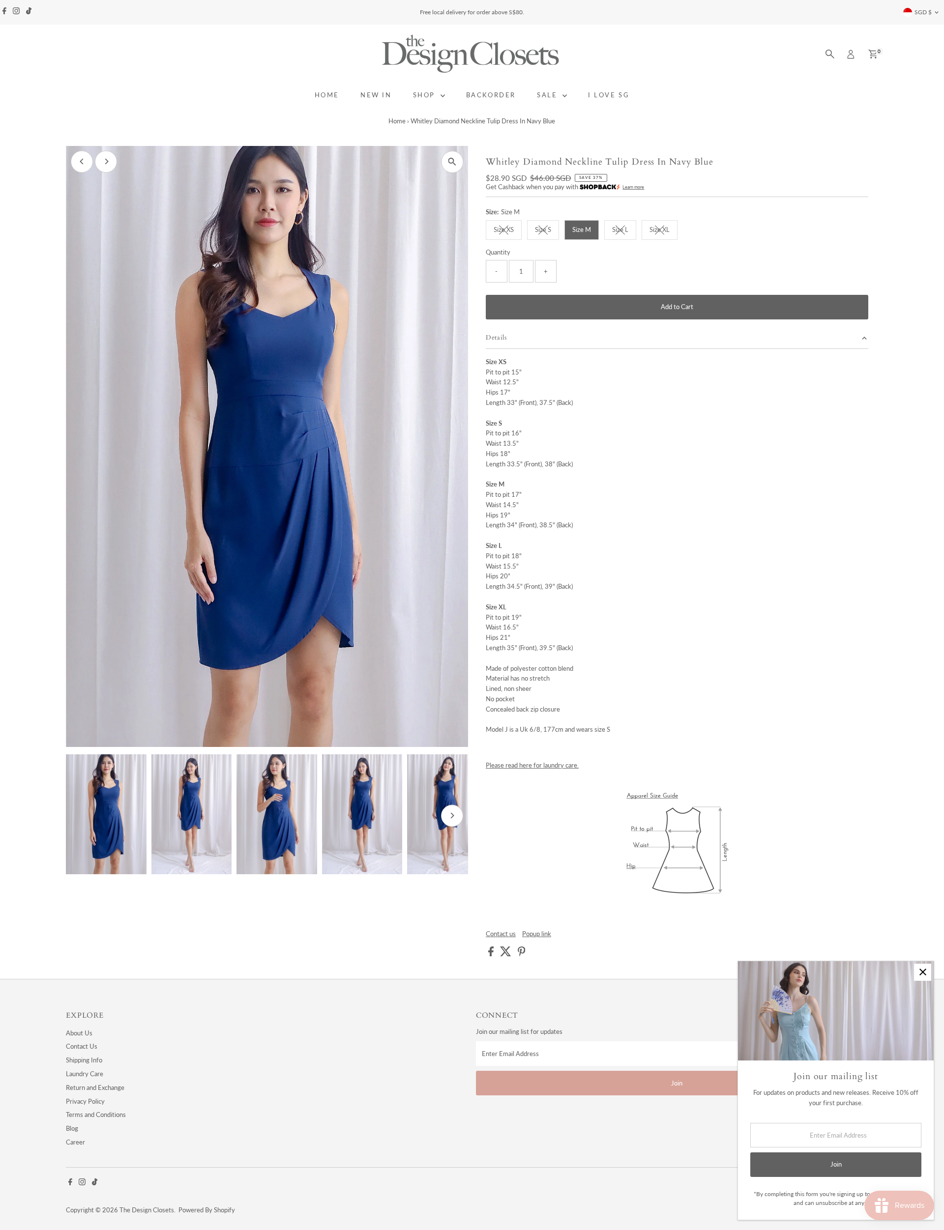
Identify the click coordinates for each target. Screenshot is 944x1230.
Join (676, 1083)
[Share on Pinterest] (522, 954)
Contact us (501, 934)
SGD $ (923, 12)
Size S (547, 231)
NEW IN (376, 95)
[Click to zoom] (452, 162)
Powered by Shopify (206, 1210)
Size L (624, 231)
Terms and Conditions (96, 1114)
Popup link (536, 934)
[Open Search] (830, 54)
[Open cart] (873, 54)
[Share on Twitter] (506, 954)
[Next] (106, 161)
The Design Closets (146, 1210)
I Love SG (608, 95)
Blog (72, 1128)
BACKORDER (491, 95)
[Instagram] (16, 12)
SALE (548, 95)
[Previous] (82, 161)
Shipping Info (84, 1060)
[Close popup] (922, 972)
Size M (581, 229)
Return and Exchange (95, 1087)
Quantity (498, 252)
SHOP (425, 95)
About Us (79, 1033)
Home (397, 121)
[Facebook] (4, 12)
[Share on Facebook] (491, 954)
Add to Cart (677, 307)
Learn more (633, 187)
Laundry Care (84, 1074)
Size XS (508, 231)
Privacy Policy (85, 1101)
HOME (327, 95)
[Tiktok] (29, 12)
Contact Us (81, 1046)
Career (75, 1142)
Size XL (663, 231)
